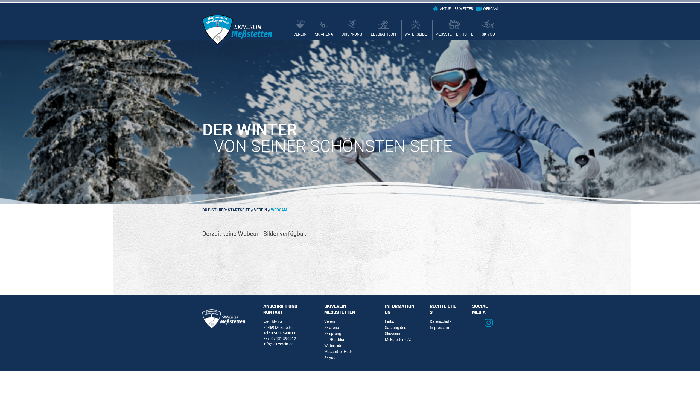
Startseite (239, 210)
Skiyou (488, 34)
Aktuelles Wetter (456, 9)
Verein (300, 34)
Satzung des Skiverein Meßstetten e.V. (398, 333)
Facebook (476, 322)
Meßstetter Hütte (454, 34)
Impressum (439, 327)
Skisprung (352, 34)
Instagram (488, 322)
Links (389, 321)
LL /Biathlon (383, 34)
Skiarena (324, 34)
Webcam (490, 9)
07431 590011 (283, 333)
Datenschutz (440, 321)
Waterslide (415, 34)
